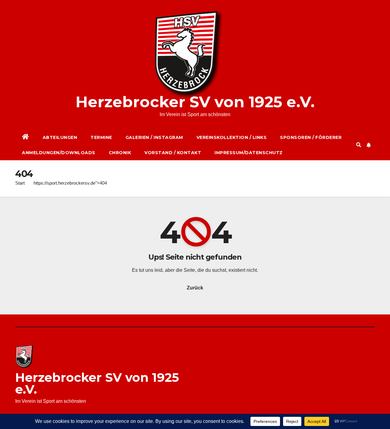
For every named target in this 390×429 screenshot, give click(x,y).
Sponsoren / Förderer (311, 137)
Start (20, 183)
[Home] (25, 137)
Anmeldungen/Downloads (58, 152)
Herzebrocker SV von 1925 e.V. (195, 102)
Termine (101, 137)
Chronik (120, 152)
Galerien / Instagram (154, 137)
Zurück (195, 287)
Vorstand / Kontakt (172, 152)
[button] (358, 144)
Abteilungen (60, 137)
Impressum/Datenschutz (248, 152)
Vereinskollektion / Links (232, 137)
